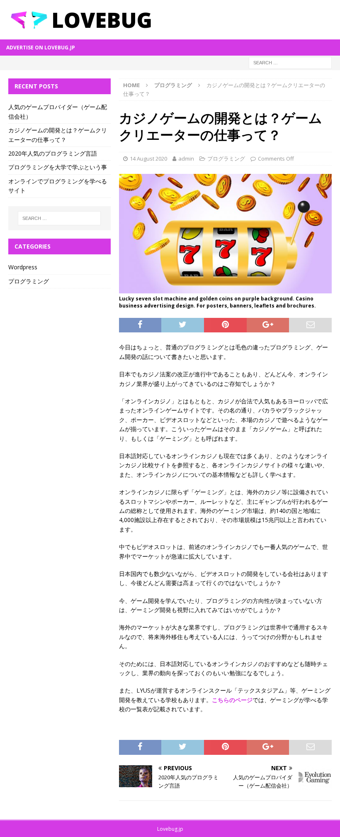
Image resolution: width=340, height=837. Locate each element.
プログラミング (226, 158)
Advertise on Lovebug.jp (40, 47)
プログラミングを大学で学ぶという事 (57, 167)
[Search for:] (290, 62)
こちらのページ (232, 700)
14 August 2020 (148, 158)
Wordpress (22, 267)
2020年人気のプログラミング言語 (52, 153)
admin (186, 158)
